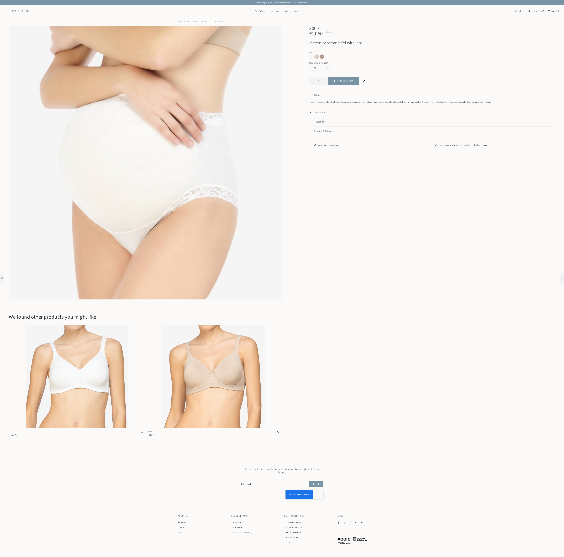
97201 (77, 376)
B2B (180, 532)
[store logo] (20, 11)
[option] (316, 56)
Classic (214, 21)
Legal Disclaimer (291, 537)
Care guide (236, 522)
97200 (214, 376)
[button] (519, 11)
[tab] (432, 95)
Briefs (204, 21)
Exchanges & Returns (293, 522)
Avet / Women (192, 21)
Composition (320, 112)
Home (180, 21)
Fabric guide (236, 527)
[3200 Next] (562, 279)
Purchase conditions (293, 527)
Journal (181, 527)
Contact (288, 542)
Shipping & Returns (323, 131)
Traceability (319, 121)
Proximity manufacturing (241, 532)
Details (317, 95)
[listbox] (432, 57)
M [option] (315, 67)
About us (182, 522)
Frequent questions (293, 532)
